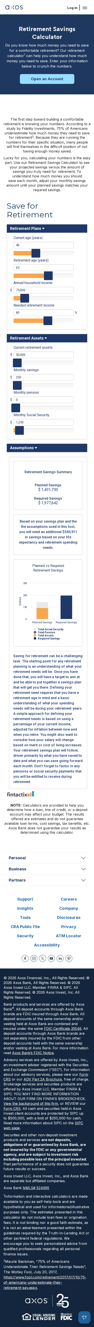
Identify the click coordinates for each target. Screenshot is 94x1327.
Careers (69, 899)
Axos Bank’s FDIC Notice (33, 1053)
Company (68, 908)
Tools (25, 917)
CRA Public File (25, 926)
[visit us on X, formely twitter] (42, 958)
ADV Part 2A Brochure (43, 1079)
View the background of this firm (30, 1103)
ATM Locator (68, 936)
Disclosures (68, 917)
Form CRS (12, 1108)
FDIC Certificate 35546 (62, 1028)
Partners (17, 880)
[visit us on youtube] (51, 958)
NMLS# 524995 (36, 1188)
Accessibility (47, 945)
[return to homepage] (14, 8)
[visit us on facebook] (25, 958)
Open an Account (47, 78)
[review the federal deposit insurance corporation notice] (66, 1316)
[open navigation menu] (85, 8)
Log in (72, 8)
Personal (17, 858)
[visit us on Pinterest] (68, 958)
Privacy (68, 926)
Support (25, 899)
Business (17, 869)
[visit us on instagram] (33, 958)
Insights (25, 908)
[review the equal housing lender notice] (38, 1316)
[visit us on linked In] (60, 958)
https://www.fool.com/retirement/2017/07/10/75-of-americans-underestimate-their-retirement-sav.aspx (44, 1282)
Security (25, 936)
